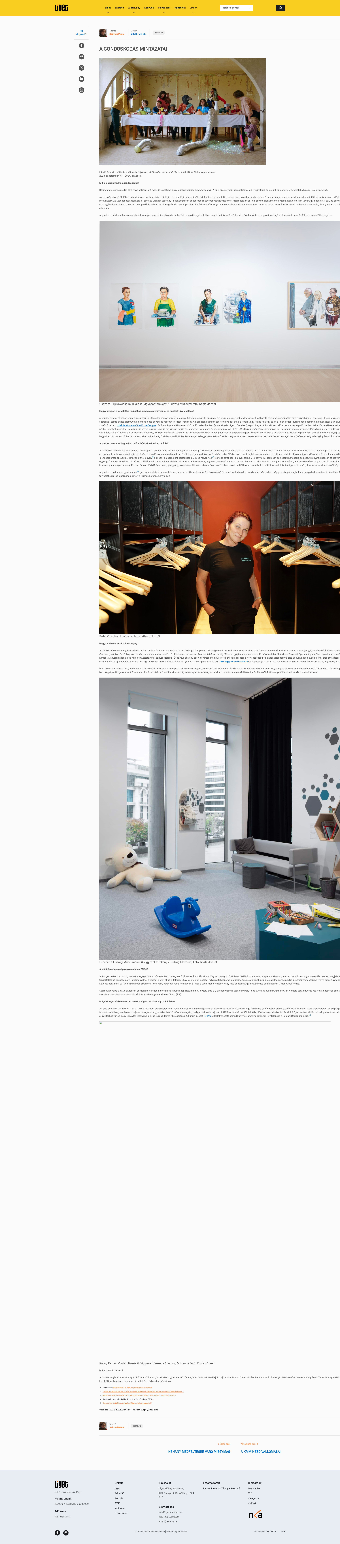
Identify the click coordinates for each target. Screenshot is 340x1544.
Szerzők (118, 1498)
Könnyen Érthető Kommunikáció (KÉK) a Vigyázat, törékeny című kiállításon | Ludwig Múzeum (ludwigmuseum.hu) (142, 1391)
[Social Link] (57, 1533)
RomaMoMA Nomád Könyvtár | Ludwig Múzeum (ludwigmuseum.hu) (127, 1403)
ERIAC (208, 1016)
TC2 (250, 1493)
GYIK (117, 1503)
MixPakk (252, 1503)
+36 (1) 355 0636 (168, 1521)
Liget (117, 1488)
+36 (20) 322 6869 (169, 1517)
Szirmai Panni (116, 34)
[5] (310, 1015)
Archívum (119, 1508)
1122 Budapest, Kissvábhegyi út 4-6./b (177, 1495)
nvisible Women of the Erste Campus (136, 425)
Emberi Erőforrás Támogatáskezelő (221, 1488)
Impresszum (120, 1513)
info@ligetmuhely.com (170, 1512)
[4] (138, 472)
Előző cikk (225, 1444)
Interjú (159, 32)
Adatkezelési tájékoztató (264, 1531)
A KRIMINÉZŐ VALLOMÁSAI (261, 1451)
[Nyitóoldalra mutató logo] (72, 1484)
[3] (213, 457)
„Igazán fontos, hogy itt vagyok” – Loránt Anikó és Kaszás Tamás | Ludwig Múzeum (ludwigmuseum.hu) (139, 1395)
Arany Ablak (254, 1488)
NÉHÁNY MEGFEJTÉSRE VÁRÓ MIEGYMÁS (199, 1451)
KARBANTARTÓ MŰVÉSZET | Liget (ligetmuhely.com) (131, 1388)
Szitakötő (119, 1493)
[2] (153, 457)
